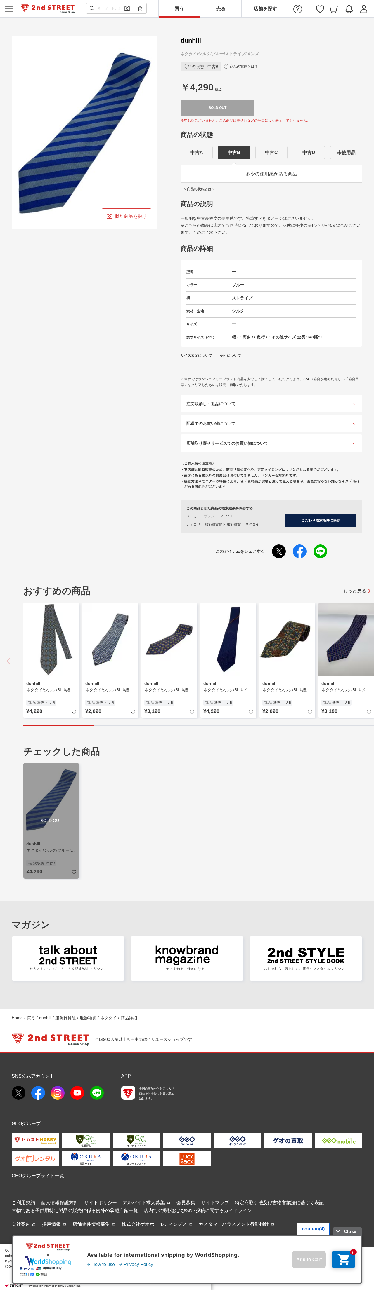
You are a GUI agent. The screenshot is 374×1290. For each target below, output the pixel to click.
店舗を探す (265, 8)
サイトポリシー (100, 1202)
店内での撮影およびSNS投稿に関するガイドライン (198, 1210)
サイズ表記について (196, 355)
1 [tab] (58, 725)
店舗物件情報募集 (91, 1224)
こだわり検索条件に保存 (321, 520)
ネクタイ (108, 1017)
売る (221, 8)
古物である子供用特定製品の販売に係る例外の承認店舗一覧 (75, 1210)
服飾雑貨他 (65, 1017)
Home (17, 1017)
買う (179, 8)
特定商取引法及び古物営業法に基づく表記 (279, 1202)
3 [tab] (199, 725)
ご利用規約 (23, 1202)
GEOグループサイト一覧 (38, 1175)
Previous (9, 661)
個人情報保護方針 (59, 1202)
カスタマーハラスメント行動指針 (234, 1224)
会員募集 (185, 1202)
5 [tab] (339, 725)
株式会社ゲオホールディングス (155, 1224)
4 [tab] (269, 725)
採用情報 (52, 1224)
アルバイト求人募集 (144, 1202)
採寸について (230, 355)
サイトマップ (215, 1202)
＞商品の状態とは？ (199, 189)
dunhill (45, 1017)
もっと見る (354, 591)
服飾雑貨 (88, 1017)
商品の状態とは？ (244, 66)
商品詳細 (129, 1017)
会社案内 (22, 1224)
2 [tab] (129, 725)
